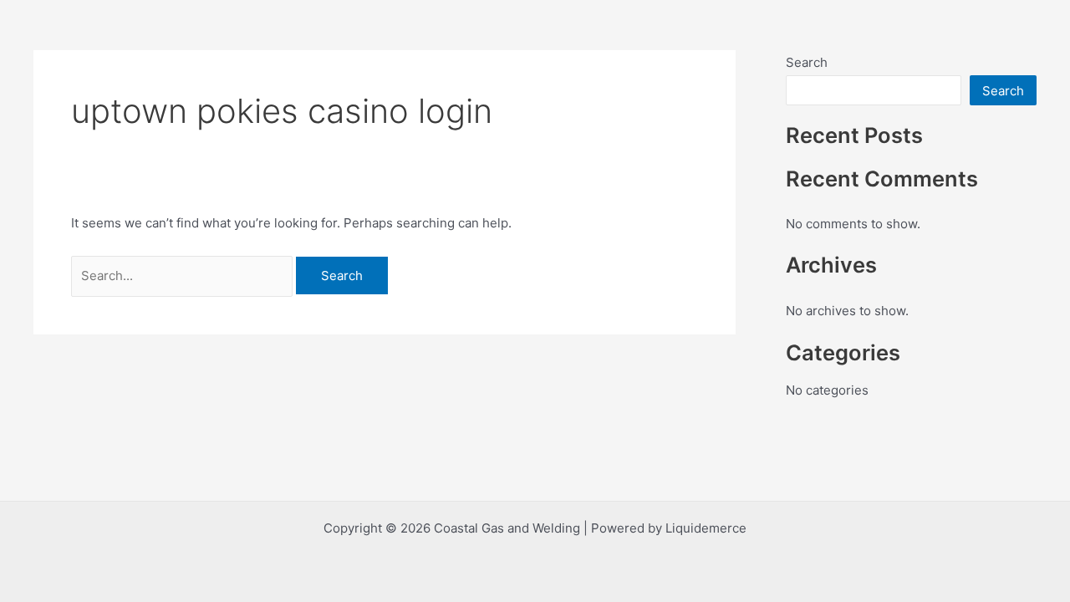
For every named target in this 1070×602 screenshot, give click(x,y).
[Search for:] (183, 275)
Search (807, 62)
